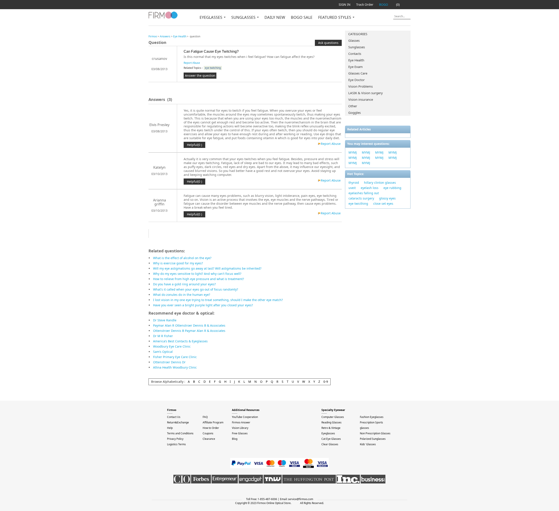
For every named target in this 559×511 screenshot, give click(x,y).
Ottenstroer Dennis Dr (169, 362)
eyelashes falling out (364, 193)
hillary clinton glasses (380, 182)
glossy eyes (387, 198)
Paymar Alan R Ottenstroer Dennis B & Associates (189, 325)
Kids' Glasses (368, 444)
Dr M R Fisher (163, 336)
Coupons (208, 433)
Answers (165, 36)
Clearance (209, 439)
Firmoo (152, 36)
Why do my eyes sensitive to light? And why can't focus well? (197, 274)
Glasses (354, 40)
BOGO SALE (301, 17)
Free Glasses (240, 433)
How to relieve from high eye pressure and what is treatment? (198, 279)
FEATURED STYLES (335, 17)
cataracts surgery (361, 198)
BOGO (383, 4)
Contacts (354, 53)
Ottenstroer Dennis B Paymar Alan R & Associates (189, 331)
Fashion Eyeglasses (371, 417)
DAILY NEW (274, 17)
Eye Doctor (356, 80)
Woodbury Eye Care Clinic (172, 346)
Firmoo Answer (241, 422)
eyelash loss (369, 188)
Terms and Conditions (180, 433)
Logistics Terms (176, 444)
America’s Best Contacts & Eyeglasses (180, 341)
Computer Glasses (332, 417)
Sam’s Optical (163, 352)
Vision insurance (360, 99)
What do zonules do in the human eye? (181, 295)
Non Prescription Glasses (375, 433)
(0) (398, 4)
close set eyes (383, 203)
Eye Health (356, 60)
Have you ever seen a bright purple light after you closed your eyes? (203, 305)
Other (352, 106)
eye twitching (213, 68)
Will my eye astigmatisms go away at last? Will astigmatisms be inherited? (207, 268)
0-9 (325, 381)
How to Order (211, 428)
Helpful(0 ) (194, 145)
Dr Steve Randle (164, 320)
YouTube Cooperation (245, 417)
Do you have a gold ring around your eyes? (184, 284)
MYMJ (353, 152)
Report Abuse (192, 63)
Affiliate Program (213, 422)
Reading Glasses (331, 422)
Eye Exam (355, 66)
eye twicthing (358, 203)
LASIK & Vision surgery (365, 93)
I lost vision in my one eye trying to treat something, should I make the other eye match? (218, 300)
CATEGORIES (357, 34)
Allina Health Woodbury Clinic (175, 367)
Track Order (364, 4)
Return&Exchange (178, 422)
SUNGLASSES (244, 17)
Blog (234, 439)
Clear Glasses (329, 444)
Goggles (354, 112)
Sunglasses (356, 47)
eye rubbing (392, 188)
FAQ (205, 417)
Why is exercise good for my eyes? (178, 263)
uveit (352, 188)
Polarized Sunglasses (373, 439)
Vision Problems (360, 86)
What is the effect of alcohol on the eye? (182, 258)
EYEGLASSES (211, 17)
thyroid (354, 182)
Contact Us (173, 417)
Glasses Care (357, 73)
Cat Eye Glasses (331, 439)
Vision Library (240, 428)
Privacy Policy (175, 439)
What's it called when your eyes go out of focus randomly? (195, 289)
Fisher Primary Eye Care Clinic (175, 357)
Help (170, 428)
